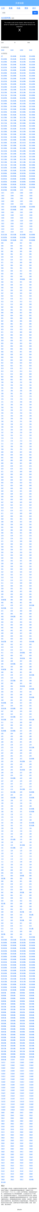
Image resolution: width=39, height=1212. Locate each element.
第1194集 (13, 106)
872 (30, 329)
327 (2, 711)
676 (30, 466)
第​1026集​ (32, 970)
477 (21, 605)
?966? (12, 1135)
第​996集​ (13, 993)
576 (30, 535)
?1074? (13, 1059)
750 (12, 416)
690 (12, 457)
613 (21, 510)
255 (2, 761)
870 (12, 332)
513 (21, 580)
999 (2, 243)
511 (2, 583)
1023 (2, 226)
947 (2, 279)
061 (21, 895)
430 (12, 638)
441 (21, 630)
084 (30, 878)
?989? (21, 1118)
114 (12, 859)
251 (2, 764)
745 (21, 418)
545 (21, 558)
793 (21, 385)
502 (12, 588)
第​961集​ (3, 1018)
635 (2, 496)
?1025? (22, 1093)
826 (12, 363)
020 (30, 923)
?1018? (13, 1098)
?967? (3, 1135)
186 (12, 809)
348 (30, 694)
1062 (12, 198)
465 (21, 613)
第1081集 (23, 184)
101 (21, 867)
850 (12, 346)
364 (30, 683)
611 (2, 513)
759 (2, 410)
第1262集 (13, 59)
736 (30, 424)
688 (30, 457)
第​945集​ (3, 1029)
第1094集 (13, 176)
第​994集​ (31, 993)
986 (12, 251)
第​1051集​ (23, 953)
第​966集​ (31, 1012)
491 (2, 597)
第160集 (31, 825)
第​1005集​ (4, 987)
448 (30, 625)
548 (30, 555)
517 (21, 577)
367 (2, 683)
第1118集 (13, 159)
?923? (3, 1165)
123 (2, 853)
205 (21, 795)
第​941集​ (3, 1031)
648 (30, 485)
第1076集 (32, 187)
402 (12, 658)
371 (2, 680)
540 (30, 560)
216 (30, 786)
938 (12, 285)
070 (12, 889)
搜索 (35, 13)
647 (2, 488)
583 (2, 533)
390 (12, 666)
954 (12, 273)
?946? (12, 1149)
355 (2, 691)
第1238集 (13, 75)
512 (30, 580)
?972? (31, 1129)
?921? (21, 1165)
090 (12, 875)
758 (12, 410)
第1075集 (4, 190)
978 (12, 257)
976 (30, 257)
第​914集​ (31, 1048)
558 (12, 549)
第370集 (13, 680)
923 (2, 296)
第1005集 (23, 237)
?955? (3, 1143)
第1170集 (13, 123)
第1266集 (13, 56)
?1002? (13, 1110)
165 (21, 823)
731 (2, 429)
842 (12, 351)
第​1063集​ (23, 945)
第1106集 (13, 167)
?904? (31, 1176)
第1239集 (4, 75)
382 (12, 672)
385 (21, 669)
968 (30, 262)
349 (21, 694)
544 (30, 558)
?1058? (13, 1071)
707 (2, 446)
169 (21, 820)
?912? (31, 1171)
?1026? (13, 1093)
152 (30, 831)
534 (12, 566)
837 (21, 354)
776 (30, 396)
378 (12, 675)
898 (12, 312)
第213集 (22, 789)
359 (2, 689)
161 (21, 825)
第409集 (22, 652)
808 (30, 374)
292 (30, 733)
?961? (21, 1137)
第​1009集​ (4, 984)
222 (12, 783)
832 (30, 357)
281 (21, 742)
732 (30, 427)
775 (2, 399)
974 (12, 259)
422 (12, 644)
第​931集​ (22, 1037)
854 (12, 343)
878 (12, 326)
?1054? (13, 1073)
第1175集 (4, 120)
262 (12, 756)
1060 (30, 198)
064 (30, 892)
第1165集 (23, 126)
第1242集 (13, 73)
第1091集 (4, 179)
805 (21, 376)
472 (30, 608)
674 (12, 468)
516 (30, 577)
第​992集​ (13, 995)
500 (30, 588)
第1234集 (13, 78)
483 (2, 602)
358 (12, 689)
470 (12, 611)
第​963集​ (22, 1015)
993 (21, 246)
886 (12, 321)
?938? (12, 1154)
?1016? (31, 1098)
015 (2, 928)
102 (12, 867)
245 (21, 767)
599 (2, 521)
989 (21, 248)
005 (21, 934)
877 (21, 326)
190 (12, 806)
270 (12, 750)
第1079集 (4, 187)
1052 (30, 204)
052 (30, 901)
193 (21, 803)
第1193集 (23, 106)
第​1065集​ (4, 945)
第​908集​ (13, 1054)
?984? (31, 1121)
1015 (2, 232)
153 (21, 831)
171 (2, 820)
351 (2, 694)
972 (30, 259)
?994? (12, 1115)
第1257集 (23, 62)
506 (12, 586)
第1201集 (23, 101)
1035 (2, 218)
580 (30, 533)
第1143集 (4, 142)
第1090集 (13, 179)
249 (21, 764)
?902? (12, 1179)
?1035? (3, 1087)
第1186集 (13, 112)
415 (2, 650)
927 (2, 293)
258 (12, 758)
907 (2, 307)
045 (21, 906)
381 (21, 672)
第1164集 (32, 126)
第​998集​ (31, 990)
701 (21, 449)
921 (21, 296)
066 (12, 892)
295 (2, 733)
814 (12, 371)
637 (21, 494)
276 (30, 744)
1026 (12, 223)
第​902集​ (31, 1057)
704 (30, 446)
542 (12, 560)
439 (2, 633)
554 (12, 552)
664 (30, 474)
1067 (2, 195)
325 (21, 711)
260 (30, 756)
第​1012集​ (13, 981)
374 (12, 678)
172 (30, 817)
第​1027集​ (23, 970)
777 (21, 396)
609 (21, 513)
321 (21, 714)
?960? (31, 1137)
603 (2, 519)
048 (30, 903)
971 (2, 262)
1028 (30, 220)
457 (21, 619)
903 (2, 310)
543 (2, 560)
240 (30, 770)
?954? (12, 1143)
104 (30, 864)
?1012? (31, 1101)
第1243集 (4, 73)
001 (21, 937)
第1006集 (13, 237)
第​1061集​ (4, 948)
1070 (12, 193)
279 (2, 744)
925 (21, 293)
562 (12, 546)
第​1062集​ (32, 945)
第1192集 (32, 106)
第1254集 (13, 64)
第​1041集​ (4, 962)
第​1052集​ (13, 953)
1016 (30, 229)
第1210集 (13, 95)
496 (30, 591)
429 (21, 638)
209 (21, 792)
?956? (31, 1140)
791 (2, 388)
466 (12, 613)
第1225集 (23, 84)
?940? (31, 1151)
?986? (12, 1121)
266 (12, 753)
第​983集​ (22, 1001)
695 (2, 455)
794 (12, 385)
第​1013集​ (4, 981)
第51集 (3, 903)
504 (30, 586)
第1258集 (13, 62)
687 (2, 460)
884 (30, 321)
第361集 (22, 686)
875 (2, 329)
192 (30, 803)
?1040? (31, 1082)
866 (12, 335)
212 (30, 789)
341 (21, 700)
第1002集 (13, 240)
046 (12, 906)
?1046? (13, 1079)
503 (2, 588)
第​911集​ (22, 1051)
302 (12, 728)
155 (2, 831)
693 (21, 455)
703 (2, 449)
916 (30, 298)
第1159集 (4, 131)
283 (2, 742)
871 (2, 332)
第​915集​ (22, 1048)
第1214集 (13, 92)
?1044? (31, 1079)
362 (12, 686)
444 (30, 627)
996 (30, 243)
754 (12, 413)
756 (30, 410)
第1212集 (32, 92)
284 (30, 739)
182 (12, 811)
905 (21, 307)
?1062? (13, 1068)
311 (2, 722)
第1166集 (13, 126)
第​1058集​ (32, 948)
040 (30, 909)
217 (21, 786)
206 (12, 795)
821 (21, 365)
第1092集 (32, 176)
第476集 (31, 605)
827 (2, 363)
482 (12, 602)
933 (21, 287)
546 (12, 558)
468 (30, 611)
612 (30, 510)
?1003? (3, 1110)
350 (12, 694)
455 (2, 622)
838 (12, 354)
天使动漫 (19, 3)
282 (12, 742)
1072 (30, 190)
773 (21, 399)
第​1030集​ (32, 967)
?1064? (31, 1065)
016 (30, 926)
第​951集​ (22, 1023)
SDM (2, 50)
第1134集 (13, 148)
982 (12, 254)
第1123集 (4, 156)
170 (12, 820)
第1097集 (23, 173)
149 (21, 834)
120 (30, 853)
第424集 (31, 641)
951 (2, 276)
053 (21, 901)
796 (30, 382)
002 (12, 937)
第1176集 (32, 117)
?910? (12, 1174)
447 (2, 627)
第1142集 (13, 142)
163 (2, 825)
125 (21, 850)
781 (21, 393)
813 (21, 371)
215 (2, 789)
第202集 (13, 797)
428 (30, 638)
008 (30, 931)
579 (2, 535)
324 (30, 711)
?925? (21, 1163)
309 (21, 722)
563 (2, 546)
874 (12, 329)
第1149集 (23, 137)
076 (30, 884)
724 (30, 432)
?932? (31, 1157)
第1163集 (4, 128)
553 (21, 552)
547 (2, 558)
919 (2, 298)
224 (30, 781)
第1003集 (4, 240)
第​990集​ (31, 995)
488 (30, 597)
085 (21, 878)
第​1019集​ (23, 976)
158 (12, 828)
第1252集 (32, 64)
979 (2, 257)
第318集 (13, 717)
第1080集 (32, 184)
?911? (3, 1174)
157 (21, 828)
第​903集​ (22, 1057)
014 (12, 928)
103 (2, 867)
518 (12, 577)
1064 (30, 195)
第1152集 (32, 134)
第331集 (3, 708)
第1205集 (23, 98)
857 (21, 340)
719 (2, 438)
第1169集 (23, 123)
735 (2, 427)
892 (30, 315)
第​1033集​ (4, 967)
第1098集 (13, 173)
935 (2, 287)
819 (2, 368)
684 (30, 460)
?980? (31, 1123)
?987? (3, 1121)
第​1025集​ (4, 973)
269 (21, 750)
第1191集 (4, 109)
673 (21, 468)
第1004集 (32, 237)
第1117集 (23, 159)
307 (2, 725)
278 (12, 744)
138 (12, 842)
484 (30, 599)
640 (30, 491)
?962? (12, 1137)
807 (2, 376)
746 (12, 418)
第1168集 (32, 123)
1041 (21, 212)
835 (2, 357)
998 (12, 243)
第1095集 (4, 176)
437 (21, 633)
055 (2, 901)
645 (21, 488)
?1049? (22, 1076)
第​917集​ (3, 1048)
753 (21, 413)
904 (30, 307)
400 (30, 658)
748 (30, 416)
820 (30, 365)
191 (2, 806)
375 (2, 678)
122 (12, 853)
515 (2, 580)
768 (30, 402)
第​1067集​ (23, 942)
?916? (31, 1168)
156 (30, 828)
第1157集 (23, 131)
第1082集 (13, 184)
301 (21, 728)
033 (21, 914)
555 (2, 552)
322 (12, 714)
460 (30, 616)
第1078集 (13, 187)
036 (30, 912)
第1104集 (32, 167)
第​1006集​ (32, 984)
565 (21, 544)
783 (2, 393)
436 (30, 633)
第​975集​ (22, 1006)
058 (12, 898)
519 (2, 577)
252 (30, 761)
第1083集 (4, 184)
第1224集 (32, 84)
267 (2, 753)
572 (30, 538)
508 (30, 583)
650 (12, 485)
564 (30, 544)
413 (21, 650)
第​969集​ (3, 1012)
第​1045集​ (4, 959)
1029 (21, 220)
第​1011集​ (23, 981)
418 (12, 647)
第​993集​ (3, 995)
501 (21, 588)
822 (12, 365)
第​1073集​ (4, 940)
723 (2, 435)
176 (30, 814)
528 (30, 569)
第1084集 (32, 181)
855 (2, 343)
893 (21, 315)
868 (30, 332)
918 (12, 298)
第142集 (13, 839)
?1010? (13, 1104)
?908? (31, 1174)
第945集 (22, 279)
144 (30, 836)
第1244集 (32, 70)
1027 (2, 223)
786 (12, 390)
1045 (21, 209)
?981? (21, 1123)
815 (2, 371)
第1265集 (23, 56)
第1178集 (13, 117)
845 (21, 349)
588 (30, 527)
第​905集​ (3, 1057)
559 (2, 549)
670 (12, 471)
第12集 (31, 928)
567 (2, 544)
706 (12, 446)
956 (30, 271)
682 (12, 463)
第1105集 (23, 167)
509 (21, 583)
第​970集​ (31, 1009)
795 (2, 385)
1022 (12, 226)
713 (21, 441)
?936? (31, 1154)
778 (12, 396)
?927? (3, 1163)
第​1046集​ (32, 956)
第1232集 (32, 78)
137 (21, 842)
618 (12, 508)
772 (30, 399)
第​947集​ (22, 1026)
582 (12, 533)
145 (21, 836)
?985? (21, 1121)
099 (2, 870)
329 (21, 708)
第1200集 (32, 101)
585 (21, 530)
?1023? (3, 1096)
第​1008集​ (13, 984)
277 (21, 744)
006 (12, 934)
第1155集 (4, 134)
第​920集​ (13, 1045)
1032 (30, 218)
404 (30, 655)
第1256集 (32, 62)
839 (2, 354)
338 (12, 703)
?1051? (3, 1076)
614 (12, 510)
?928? (31, 1160)
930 (12, 290)
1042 (12, 212)
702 (12, 449)
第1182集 (13, 115)
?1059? (3, 1071)
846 (12, 349)
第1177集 (23, 117)
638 (12, 494)
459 (2, 619)
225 (21, 781)
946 (12, 279)
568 (30, 541)
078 (12, 884)
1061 (21, 198)
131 (2, 848)
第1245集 (23, 70)
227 (2, 781)
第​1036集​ (13, 965)
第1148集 (32, 137)
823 (2, 365)
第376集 (31, 675)
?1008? (31, 1104)
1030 (12, 220)
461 (21, 616)
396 (30, 661)
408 (30, 652)
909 (21, 304)
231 (2, 778)
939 (2, 285)
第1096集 (32, 173)
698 (12, 452)
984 (30, 251)
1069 (21, 193)
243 (2, 770)
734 (12, 427)
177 (21, 814)
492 (30, 594)
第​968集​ (13, 1012)
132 (30, 845)
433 (21, 636)
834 (12, 357)
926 (12, 293)
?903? (3, 1179)
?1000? (31, 1110)
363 (2, 686)
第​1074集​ (32, 937)
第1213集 (23, 92)
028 (30, 917)
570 (12, 541)
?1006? (13, 1107)
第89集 (22, 875)
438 (12, 633)
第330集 (13, 708)
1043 (2, 212)
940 (30, 282)
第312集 (31, 719)
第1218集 (13, 89)
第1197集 (23, 103)
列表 (18, 8)
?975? (3, 1129)
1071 (2, 193)
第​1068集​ (13, 942)
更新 (26, 8)
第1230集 (13, 81)
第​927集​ (22, 1040)
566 (12, 544)
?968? (31, 1132)
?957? (21, 1140)
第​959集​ (22, 1018)
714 (12, 441)
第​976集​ (13, 1006)
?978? (12, 1126)
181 (21, 811)
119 (2, 856)
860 (30, 338)
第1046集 (13, 209)
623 (2, 505)
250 (12, 764)
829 (21, 360)
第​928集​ (13, 1040)
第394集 (13, 664)
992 (30, 246)
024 (30, 920)
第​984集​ (13, 1001)
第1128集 (32, 151)
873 (21, 329)
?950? (12, 1146)
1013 (21, 232)
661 (21, 477)
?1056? (31, 1071)
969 (21, 262)
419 (2, 647)
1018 (12, 229)
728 (30, 429)
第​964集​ (13, 1015)
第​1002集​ (32, 987)
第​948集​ (13, 1026)
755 (2, 413)
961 (21, 268)
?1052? (31, 1073)
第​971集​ (22, 1009)
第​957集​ (3, 1020)
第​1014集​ (32, 979)
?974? (12, 1129)
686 (12, 460)
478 (12, 605)
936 (30, 285)
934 (12, 287)
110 (12, 861)
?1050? (13, 1076)
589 (21, 527)
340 (30, 700)
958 (12, 271)
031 (2, 917)
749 (21, 416)
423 (2, 644)
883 (2, 324)
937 (21, 285)
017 (21, 926)
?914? (12, 1171)
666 (12, 474)
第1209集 (23, 95)
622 (12, 505)
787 (2, 390)
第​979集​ (22, 1004)
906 (12, 307)
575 (2, 538)
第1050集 (13, 206)
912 (30, 301)
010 (12, 931)
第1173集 (23, 120)
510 (12, 583)
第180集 (31, 811)
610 (12, 513)
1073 (21, 190)
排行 (34, 8)
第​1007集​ (23, 984)
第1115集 (4, 162)
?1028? (31, 1090)
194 (12, 803)
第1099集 (4, 173)
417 (21, 647)
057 (21, 898)
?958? (12, 1140)
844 (30, 349)
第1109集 (23, 165)
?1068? (31, 1062)
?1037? (22, 1084)
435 (2, 636)
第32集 (31, 914)
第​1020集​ (13, 976)
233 (21, 775)
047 (2, 906)
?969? (21, 1132)
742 (12, 421)
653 (21, 482)
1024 (30, 223)
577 (21, 535)
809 (21, 374)
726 (12, 432)
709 (21, 443)
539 (2, 563)
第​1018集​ (32, 976)
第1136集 (32, 145)
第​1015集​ (23, 979)
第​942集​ (31, 1029)
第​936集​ (13, 1034)
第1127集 (4, 153)
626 (12, 502)
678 (12, 466)
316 (30, 717)
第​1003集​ (23, 987)
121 (21, 853)
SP (2, 56)
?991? (3, 1118)
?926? (12, 1163)
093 (21, 873)
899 (2, 312)
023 (2, 923)
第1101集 (23, 170)
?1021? (22, 1096)
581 (21, 533)
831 (2, 360)
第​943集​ (22, 1029)
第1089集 (23, 179)
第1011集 (4, 234)
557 (21, 549)
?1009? (22, 1104)
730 (12, 429)
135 (2, 845)
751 (2, 416)
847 (2, 349)
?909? (21, 1174)
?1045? (22, 1079)
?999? (3, 1112)
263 (2, 756)
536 (30, 563)
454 (12, 622)
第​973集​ (3, 1009)
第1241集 (23, 73)
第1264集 (32, 56)
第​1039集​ (23, 962)
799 (2, 382)
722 (12, 435)
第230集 (13, 778)
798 (12, 382)
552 (30, 552)
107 (2, 864)
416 (30, 647)
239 (2, 772)
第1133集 (23, 148)
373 (21, 678)
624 (30, 502)
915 (2, 301)
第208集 (31, 792)
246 (12, 767)
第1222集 (13, 87)
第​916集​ (13, 1048)
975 (2, 259)
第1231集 (4, 81)
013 (21, 928)
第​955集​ (22, 1020)
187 (2, 809)
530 (12, 569)
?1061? (22, 1068)
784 (30, 390)
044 (30, 906)
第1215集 (4, 92)
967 (2, 265)
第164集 (31, 823)
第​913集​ (3, 1051)
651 (2, 485)
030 (12, 917)
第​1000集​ (13, 990)
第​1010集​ (32, 981)
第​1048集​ (13, 956)
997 (21, 243)
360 (30, 686)
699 (2, 452)
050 (12, 903)
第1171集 (4, 123)
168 (30, 820)
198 (12, 800)
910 (12, 304)
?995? (3, 1115)
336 (30, 703)
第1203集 (4, 101)
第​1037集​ (4, 965)
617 (21, 508)
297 (21, 731)
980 (30, 254)
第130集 (13, 848)
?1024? (31, 1093)
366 (12, 683)
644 (30, 488)
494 (12, 594)
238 (12, 772)
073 (21, 887)
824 (30, 363)
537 (21, 563)
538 (12, 563)
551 (2, 555)
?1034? (13, 1087)
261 (21, 756)
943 (2, 282)
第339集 (3, 703)
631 (2, 499)
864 (30, 335)
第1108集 (32, 165)
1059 (2, 201)
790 (12, 388)
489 (21, 597)
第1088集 (32, 179)
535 (2, 566)
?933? (21, 1157)
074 (12, 887)
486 (12, 599)
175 (2, 817)
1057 (21, 201)
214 (12, 789)
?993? (21, 1115)
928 (30, 290)
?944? (31, 1149)
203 (2, 797)
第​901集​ (3, 1059)
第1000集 (32, 240)
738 (12, 424)
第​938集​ (31, 1031)
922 (12, 296)
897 (21, 312)
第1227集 (4, 84)
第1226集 (13, 84)
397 (21, 661)
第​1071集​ (23, 940)
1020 (30, 226)
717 (21, 438)
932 (30, 287)
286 (12, 739)
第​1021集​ (4, 976)
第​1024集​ (13, 973)
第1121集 (23, 156)
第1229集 (23, 81)
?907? (3, 1176)
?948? (31, 1146)
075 (2, 887)
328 (30, 708)
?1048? (31, 1076)
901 (21, 310)
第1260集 (32, 59)
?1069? (22, 1062)
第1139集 (4, 145)
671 (2, 471)
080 (30, 881)
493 (21, 594)
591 (2, 527)
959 (2, 271)
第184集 (31, 809)
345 (21, 697)
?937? (21, 1154)
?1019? (3, 1098)
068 (30, 889)
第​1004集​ (13, 987)
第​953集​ (3, 1023)
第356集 (31, 689)
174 (12, 817)
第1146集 (13, 140)
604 (30, 516)
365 (21, 683)
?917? (21, 1168)
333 (21, 705)
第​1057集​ (4, 951)
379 (2, 675)
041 (21, 909)
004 (30, 934)
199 (2, 800)
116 (30, 856)
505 (21, 586)
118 (12, 856)
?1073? (22, 1059)
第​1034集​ (32, 965)
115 (2, 859)
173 (21, 817)
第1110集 (13, 165)
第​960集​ (13, 1018)
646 (12, 488)
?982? (12, 1123)
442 (12, 630)
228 (30, 778)
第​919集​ (22, 1045)
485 (21, 599)
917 (21, 298)
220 (30, 783)
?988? (31, 1118)
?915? (3, 1171)
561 (21, 546)
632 (30, 496)
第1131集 (4, 151)
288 (30, 736)
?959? (3, 1140)
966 (12, 265)
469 (21, 611)
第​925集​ (3, 1043)
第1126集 (13, 153)
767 (2, 404)
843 (2, 351)
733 (21, 427)
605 (21, 516)
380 (30, 672)
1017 (21, 229)
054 (12, 901)
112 (30, 859)
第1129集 (23, 151)
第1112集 (32, 162)
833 (21, 357)
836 (30, 354)
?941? (21, 1151)
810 (12, 374)
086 (12, 878)
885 (21, 321)
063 (2, 895)
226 (12, 781)
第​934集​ (31, 1034)
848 (30, 346)
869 (21, 332)
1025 (21, 223)
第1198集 (13, 103)
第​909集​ (3, 1054)
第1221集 (23, 87)
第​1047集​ (23, 956)
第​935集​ (22, 1034)
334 (12, 705)
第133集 (22, 845)
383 (2, 672)
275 (2, 747)
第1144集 (32, 140)
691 (2, 457)
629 (21, 499)
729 (21, 429)
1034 (12, 218)
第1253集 (23, 64)
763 (2, 407)
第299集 (3, 731)
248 (30, 764)
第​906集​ (31, 1054)
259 (2, 758)
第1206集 (13, 98)
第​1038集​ (32, 962)
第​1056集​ (13, 951)
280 (30, 742)
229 (21, 778)
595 (2, 524)
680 (30, 463)
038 (12, 912)
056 (30, 898)
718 (12, 438)
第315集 (3, 719)
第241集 (22, 770)
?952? (31, 1143)
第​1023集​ (23, 973)
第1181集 (23, 115)
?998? (12, 1112)
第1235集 (4, 78)
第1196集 (32, 103)
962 (12, 268)
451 (2, 625)
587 (2, 530)
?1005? (22, 1107)
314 (12, 719)
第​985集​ (3, 1001)
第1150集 (13, 137)
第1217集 (23, 89)
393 (21, 664)
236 (30, 772)
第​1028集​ (13, 970)
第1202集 (13, 101)
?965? (21, 1135)
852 (30, 343)
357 (21, 689)
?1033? (22, 1087)
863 (2, 338)
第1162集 (13, 128)
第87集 (3, 878)
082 (12, 881)
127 (2, 850)
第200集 (31, 797)
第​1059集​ (23, 948)
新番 (10, 8)
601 (21, 519)
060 (30, 895)
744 (30, 418)
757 (21, 410)
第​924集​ (13, 1043)
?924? (31, 1163)
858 (12, 340)
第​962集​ (31, 1015)
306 (12, 725)
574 (12, 538)
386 (12, 669)
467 (2, 613)
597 (21, 521)
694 (12, 455)
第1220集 (32, 87)
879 (2, 326)
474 (12, 608)
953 (21, 273)
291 (2, 736)
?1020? (31, 1096)
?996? (31, 1112)
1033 (21, 218)
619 (2, 508)
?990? (12, 1118)
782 (12, 393)
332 (30, 705)
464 (30, 613)
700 (30, 449)
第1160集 (32, 128)
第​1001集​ (4, 990)
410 (12, 652)
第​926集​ (31, 1040)
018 (12, 926)
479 (2, 605)
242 (12, 770)
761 (21, 407)
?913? (21, 1171)
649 (21, 485)
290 (12, 736)
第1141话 (23, 142)
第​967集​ (22, 1012)
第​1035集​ (23, 965)
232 (30, 775)
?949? (21, 1146)
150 (12, 834)
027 (2, 920)
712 (30, 441)
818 (12, 368)
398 (12, 661)
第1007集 (4, 237)
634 (12, 496)
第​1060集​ (13, 948)
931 (2, 290)
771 (2, 402)
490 (12, 597)
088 (30, 875)
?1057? (22, 1071)
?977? (21, 1126)
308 (30, 722)
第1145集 (23, 140)
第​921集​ (3, 1045)
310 (12, 722)
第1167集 (4, 126)
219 (2, 786)
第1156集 (32, 131)
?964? (31, 1135)
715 (2, 441)
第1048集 (32, 206)
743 (2, 421)
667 (2, 474)
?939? (3, 1154)
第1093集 (23, 176)
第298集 (13, 731)
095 (2, 873)
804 (30, 376)
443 (2, 630)
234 (12, 775)
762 (12, 407)
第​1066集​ (32, 942)
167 (2, 823)
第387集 (3, 669)
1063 (2, 198)
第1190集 (13, 109)
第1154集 (13, 134)
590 (12, 527)
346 (12, 697)
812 (30, 371)
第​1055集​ (23, 951)
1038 (12, 215)
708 (30, 443)
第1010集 (13, 234)
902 (12, 310)
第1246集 (13, 70)
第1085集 (23, 181)
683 (2, 463)
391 (2, 666)
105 (21, 864)
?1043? (3, 1082)
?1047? (3, 1079)
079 (2, 884)
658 (12, 480)
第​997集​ (3, 993)
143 (2, 839)
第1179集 (4, 117)
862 (12, 338)
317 (21, 717)
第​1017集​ (4, 979)
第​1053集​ (4, 953)
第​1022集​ (32, 973)
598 (12, 521)
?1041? (22, 1082)
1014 (12, 232)
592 (30, 524)
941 (21, 282)
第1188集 (32, 109)
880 (30, 324)
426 (12, 641)
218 (12, 786)
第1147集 (4, 140)
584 (30, 530)
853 (21, 343)
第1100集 (32, 170)
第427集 (3, 641)
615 (2, 510)
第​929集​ (3, 1040)
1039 (2, 215)
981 (21, 254)
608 (30, 513)
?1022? (13, 1096)
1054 (12, 204)
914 (12, 301)
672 (30, 468)
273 (21, 747)
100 (30, 867)
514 (12, 580)
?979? (3, 1126)
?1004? (31, 1107)
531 (2, 569)
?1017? (22, 1098)
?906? (12, 1176)
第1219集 (4, 89)
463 (2, 616)
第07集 (3, 934)
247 (2, 767)
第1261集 (23, 59)
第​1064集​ (13, 945)
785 (21, 390)
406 (12, 655)
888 (30, 318)
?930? (12, 1160)
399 (2, 661)
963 (2, 268)
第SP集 (31, 1179)
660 (30, 477)
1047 (2, 209)
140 (30, 839)
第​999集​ (22, 990)
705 (21, 446)
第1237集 (23, 75)
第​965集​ (3, 1015)
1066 (12, 195)
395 (2, 664)
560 (30, 546)
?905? (21, 1176)
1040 (30, 212)
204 (30, 795)
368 (30, 680)
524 (30, 572)
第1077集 (23, 187)
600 (30, 519)
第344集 (31, 697)
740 (30, 421)
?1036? (31, 1084)
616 (30, 508)
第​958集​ (31, 1018)
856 (30, 340)
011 (2, 931)
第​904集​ (13, 1057)
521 (21, 574)
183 (2, 811)
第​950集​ (31, 1023)
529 (21, 569)
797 (21, 382)
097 (21, 870)
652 (30, 482)
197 (21, 800)
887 (2, 321)
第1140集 (32, 142)
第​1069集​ (4, 942)
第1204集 (32, 98)
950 (12, 276)
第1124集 (32, 153)
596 (30, 521)
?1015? (3, 1101)
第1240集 (32, 73)
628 (30, 499)
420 (30, 644)
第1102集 (13, 170)
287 (2, 739)
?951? (3, 1146)
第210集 (13, 792)
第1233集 (23, 78)
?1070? (13, 1062)
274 (12, 747)
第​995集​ (22, 993)
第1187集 (4, 112)
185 (21, 809)
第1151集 (4, 137)
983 (2, 254)
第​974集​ (31, 1006)
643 (2, 491)
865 (21, 335)
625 (21, 502)
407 (2, 655)
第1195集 (4, 106)
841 (21, 351)
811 (2, 374)
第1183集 (4, 115)
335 (2, 705)
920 (30, 296)
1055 (2, 204)
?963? (3, 1137)
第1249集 (23, 67)
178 (12, 814)
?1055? (3, 1073)
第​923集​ (22, 1043)
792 (30, 385)
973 (21, 259)
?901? (21, 1179)
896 (30, 312)
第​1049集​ (4, 956)
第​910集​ (31, 1051)
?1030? (13, 1090)
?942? (12, 1151)
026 (12, 920)
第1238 (3, 1182)
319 (2, 717)
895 (2, 315)
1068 (30, 193)
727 (2, 432)
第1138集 (13, 145)
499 (2, 591)
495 (2, 594)
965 (21, 265)
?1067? (3, 1065)
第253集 (22, 761)
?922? (12, 1165)
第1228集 (32, 81)
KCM (12, 50)
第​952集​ (13, 1023)
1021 (21, 226)
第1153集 (23, 134)
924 (30, 293)
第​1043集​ (23, 959)
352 (30, 691)
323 (2, 714)
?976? (31, 1126)
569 (21, 541)
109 (21, 861)
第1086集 (13, 181)
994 (12, 246)
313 (21, 719)
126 (12, 850)
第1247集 (4, 70)
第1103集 (4, 170)
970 (12, 262)
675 (2, 468)
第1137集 (23, 145)
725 (21, 432)
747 (2, 418)
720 (30, 435)
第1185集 (23, 112)
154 (12, 831)
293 (21, 733)
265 (21, 753)
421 (21, 644)
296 (30, 731)
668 (30, 471)
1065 (21, 195)
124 (30, 850)
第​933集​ (3, 1037)
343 (2, 700)
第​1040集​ (13, 962)
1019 (2, 229)
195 (2, 803)
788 (30, 388)
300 (30, 728)
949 (21, 276)
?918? (12, 1168)
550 (12, 555)
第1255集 (4, 64)
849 (21, 346)
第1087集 (4, 181)
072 (30, 887)
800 (30, 379)
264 (30, 753)
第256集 (31, 758)
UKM (21, 50)
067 (2, 892)
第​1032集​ (13, 967)
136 (30, 842)
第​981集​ (3, 1004)
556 (30, 549)
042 (12, 909)
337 (21, 703)
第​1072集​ (13, 940)
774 (12, 399)
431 (2, 638)
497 (21, 591)
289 (21, 736)
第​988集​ (13, 998)
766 (12, 404)
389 (21, 666)
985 (21, 251)
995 (2, 246)
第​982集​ (31, 1001)
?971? (3, 1132)
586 (12, 530)
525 (21, 572)
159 (2, 828)
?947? (3, 1149)
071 (2, 889)
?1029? (22, 1090)
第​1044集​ (13, 959)
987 (2, 251)
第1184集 (32, 112)
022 (12, 923)
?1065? (22, 1065)
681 (21, 463)
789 (21, 388)
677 (21, 466)
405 (21, 655)
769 (21, 402)
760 (30, 407)
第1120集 (32, 156)
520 (30, 574)
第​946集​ (31, 1026)
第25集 (22, 920)
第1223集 (4, 87)
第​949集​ (3, 1026)
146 (12, 836)
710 (12, 443)
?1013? (22, 1101)
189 (21, 806)
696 (30, 452)
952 (30, 273)
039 (2, 912)
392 (30, 664)
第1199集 (4, 103)
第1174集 (13, 120)
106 (12, 864)
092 (30, 873)
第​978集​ (31, 1004)
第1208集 (32, 95)
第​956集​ (13, 1020)
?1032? (31, 1087)
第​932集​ (13, 1037)
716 (30, 438)
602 (12, 519)
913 (21, 301)
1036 (30, 215)
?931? (3, 1160)
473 (21, 608)
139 (2, 842)
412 (30, 650)
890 (12, 318)
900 (30, 310)
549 (21, 555)
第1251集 (4, 67)
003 (2, 937)
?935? (3, 1157)
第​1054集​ (32, 951)
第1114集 (13, 162)
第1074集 (13, 190)
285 (21, 739)
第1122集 (13, 156)
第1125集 (23, 153)
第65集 (22, 892)
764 (30, 404)
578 (12, 535)
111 (2, 861)
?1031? (3, 1090)
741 (21, 421)
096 (30, 870)
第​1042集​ (32, 959)
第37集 (22, 912)
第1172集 (32, 120)
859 (2, 340)
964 (30, 265)
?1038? (13, 1084)
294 (12, 733)
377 (21, 675)
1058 (12, 201)
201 (21, 797)
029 (21, 917)
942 (12, 282)
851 (2, 346)
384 (30, 669)
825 (21, 363)
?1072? (31, 1059)
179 (2, 814)
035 (2, 914)
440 (30, 630)
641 (21, 491)
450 (12, 625)
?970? (12, 1132)
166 (12, 823)
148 (30, 834)
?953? (21, 1143)
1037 (21, 215)
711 (2, 443)
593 (21, 524)
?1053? (22, 1073)
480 (30, 602)
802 (12, 379)
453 (21, 622)
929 (21, 290)
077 (21, 884)
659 (2, 480)
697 (21, 452)
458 (12, 619)
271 (2, 750)
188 (30, 806)
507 (2, 586)
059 (2, 898)
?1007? (3, 1107)
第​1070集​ (32, 940)
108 (30, 861)
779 (2, 396)
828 (30, 360)
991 (2, 248)
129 (21, 848)
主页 (3, 8)
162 (12, 825)
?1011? (3, 1104)
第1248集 (32, 67)
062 (12, 895)
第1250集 (13, 67)
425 (21, 641)
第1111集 (4, 165)
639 (2, 494)
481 (21, 602)
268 (30, 750)
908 (30, 304)
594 (12, 524)
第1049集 (23, 206)
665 (21, 474)
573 (21, 538)
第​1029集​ (4, 970)
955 (2, 273)
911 (2, 304)
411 (2, 652)
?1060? (31, 1068)
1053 (21, 204)
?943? (3, 1151)
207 (2, 795)
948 (30, 276)
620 (30, 505)
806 (12, 376)
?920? (31, 1165)
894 (12, 315)
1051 (2, 206)
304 (30, 725)
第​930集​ (31, 1037)
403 (2, 658)
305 (21, 725)
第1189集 (23, 109)
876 (30, 326)
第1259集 (4, 62)
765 (21, 404)
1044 (30, 209)
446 (12, 627)
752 (30, 413)
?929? (21, 1160)
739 (2, 424)
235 (2, 775)
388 (30, 666)
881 (21, 324)
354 (12, 691)
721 (21, 435)
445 (21, 627)
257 (21, 758)
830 (12, 360)
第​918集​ (31, 1045)
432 (30, 636)
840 (30, 351)
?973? (21, 1129)
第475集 (3, 608)
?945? (21, 1149)
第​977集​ (3, 1006)
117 (21, 856)
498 (12, 591)
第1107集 (4, 167)
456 (30, 619)
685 (21, 460)
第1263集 (4, 59)
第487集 (3, 599)
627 (2, 502)
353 (21, 691)
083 (2, 881)
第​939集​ (22, 1031)
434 (12, 636)
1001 (21, 240)
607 (2, 516)
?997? (21, 1112)
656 (30, 480)
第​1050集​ (32, 953)
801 (21, 379)
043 (2, 909)
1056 (30, 201)
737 (21, 424)
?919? (3, 1168)
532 (30, 566)
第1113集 (23, 162)
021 (21, 923)
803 (2, 379)
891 (2, 318)
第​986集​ (31, 998)
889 (21, 318)
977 (21, 257)
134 (12, 845)
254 (12, 761)
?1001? (22, 1110)
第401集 (22, 658)
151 (2, 834)
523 (2, 574)
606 (12, 516)
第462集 (13, 616)
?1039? (3, 1084)
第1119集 (4, 159)
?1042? (13, 1082)
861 (21, 338)
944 (30, 279)
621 (21, 505)
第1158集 (13, 131)
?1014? (13, 1101)
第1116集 (32, 159)
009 (21, 931)
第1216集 (32, 89)
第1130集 (13, 151)
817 (21, 368)
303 (2, 728)
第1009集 (23, 234)
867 (2, 335)
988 (30, 248)
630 (12, 499)
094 (12, 873)
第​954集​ (31, 1020)
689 (21, 457)
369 (21, 680)
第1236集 (32, 75)
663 (2, 477)
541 (21, 560)
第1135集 (4, 148)
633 (21, 496)
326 (12, 711)
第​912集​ (13, 1051)
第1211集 (4, 95)
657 (21, 480)
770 (12, 402)
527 (2, 572)
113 (21, 859)
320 (30, 714)
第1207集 (4, 98)
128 (30, 848)
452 (30, 622)
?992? (31, 1115)
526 (12, 572)
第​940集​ (13, 1031)
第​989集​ (3, 998)
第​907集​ (22, 1054)
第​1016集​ (13, 979)
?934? (12, 1157)
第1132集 (32, 148)
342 (12, 700)
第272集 (31, 747)
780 (30, 393)
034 (12, 914)
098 (12, 870)
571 (2, 541)
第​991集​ (22, 995)
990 (12, 248)
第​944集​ (13, 1029)
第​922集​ (31, 1043)
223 (2, 783)
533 (21, 566)
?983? (3, 1123)
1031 (2, 220)
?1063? (3, 1068)
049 (21, 903)
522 (12, 574)
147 (2, 836)
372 (30, 678)
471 (2, 611)
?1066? (13, 1065)
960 (30, 268)
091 (2, 875)
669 (21, 471)
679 (2, 466)
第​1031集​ (23, 967)
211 (2, 792)
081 (21, 881)
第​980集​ (13, 1004)
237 (21, 772)
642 (12, 491)
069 (21, 889)
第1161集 (23, 128)
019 (2, 926)
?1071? (3, 1062)
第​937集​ (3, 1034)
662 (12, 477)
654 (12, 482)
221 (21, 783)
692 (30, 455)
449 (21, 625)
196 (30, 800)
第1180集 (32, 115)
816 (30, 368)
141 (21, 839)
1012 (30, 232)
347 (2, 697)
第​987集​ (22, 998)
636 (30, 494)
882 (12, 324)
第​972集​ (13, 1009)
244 (30, 767)
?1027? (3, 1093)
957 (21, 271)
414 (12, 650)
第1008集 (32, 234)
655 (2, 482)
